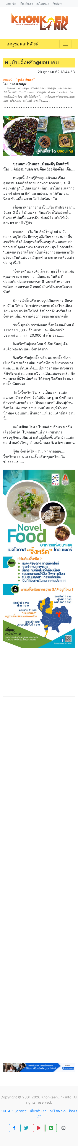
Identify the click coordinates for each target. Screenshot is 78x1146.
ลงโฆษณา (58, 1111)
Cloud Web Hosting (38, 1074)
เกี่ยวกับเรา (38, 1111)
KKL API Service (14, 1111)
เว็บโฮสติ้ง (11, 1074)
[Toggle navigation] (65, 44)
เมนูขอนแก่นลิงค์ (22, 44)
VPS (46, 1079)
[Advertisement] (39, 875)
